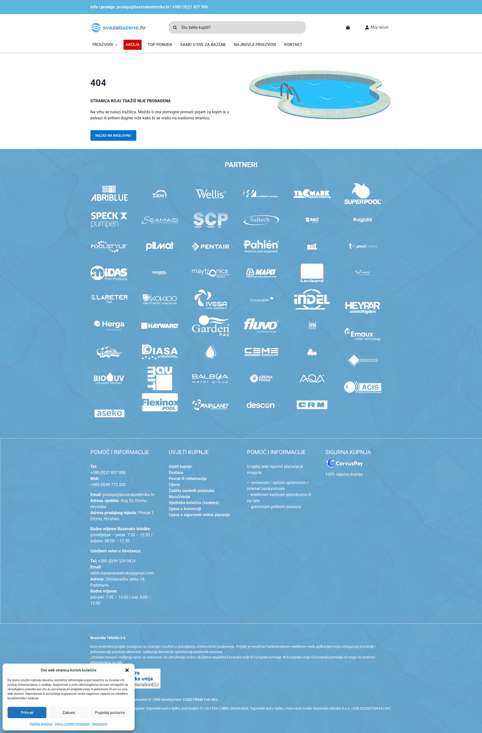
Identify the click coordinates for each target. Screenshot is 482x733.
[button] (127, 670)
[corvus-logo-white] (344, 461)
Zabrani (69, 712)
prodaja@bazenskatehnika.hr (143, 7)
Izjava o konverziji (185, 508)
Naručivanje (179, 496)
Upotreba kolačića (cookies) (194, 502)
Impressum (99, 724)
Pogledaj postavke (110, 712)
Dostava (176, 472)
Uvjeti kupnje (180, 466)
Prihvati (27, 712)
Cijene (174, 484)
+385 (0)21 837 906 (190, 7)
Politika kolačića (41, 724)
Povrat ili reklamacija (188, 478)
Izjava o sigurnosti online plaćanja (199, 514)
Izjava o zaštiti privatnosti (72, 724)
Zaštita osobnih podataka (191, 490)
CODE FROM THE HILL (200, 700)
